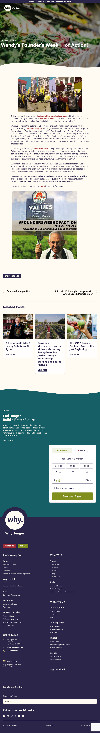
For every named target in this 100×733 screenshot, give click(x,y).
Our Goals (53, 571)
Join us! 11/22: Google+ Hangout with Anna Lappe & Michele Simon (74, 292)
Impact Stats (54, 641)
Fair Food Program (34, 128)
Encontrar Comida (9, 564)
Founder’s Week (47, 118)
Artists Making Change (58, 589)
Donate (5, 583)
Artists (5, 592)
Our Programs (57, 607)
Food (5, 561)
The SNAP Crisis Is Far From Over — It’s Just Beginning (82, 346)
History (52, 574)
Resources (8, 600)
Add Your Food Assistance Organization (17, 574)
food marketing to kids (18, 291)
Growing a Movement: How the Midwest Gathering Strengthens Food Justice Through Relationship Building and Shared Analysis (50, 353)
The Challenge (55, 626)
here (43, 186)
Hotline (5, 568)
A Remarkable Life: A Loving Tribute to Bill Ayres (18, 346)
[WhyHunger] (12, 8)
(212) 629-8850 (12, 651)
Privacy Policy (49, 725)
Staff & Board (55, 577)
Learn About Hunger (10, 604)
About (53, 561)
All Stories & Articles (10, 619)
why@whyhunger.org (15, 647)
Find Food (9, 546)
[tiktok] (12, 715)
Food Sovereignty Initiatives (60, 644)
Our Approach (57, 622)
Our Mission (54, 564)
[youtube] (19, 715)
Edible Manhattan (40, 148)
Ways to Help (9, 579)
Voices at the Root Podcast (12, 622)
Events (53, 652)
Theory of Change (56, 629)
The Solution (54, 632)
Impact (53, 637)
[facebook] (4, 715)
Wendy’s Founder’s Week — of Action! (44, 45)
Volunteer (6, 589)
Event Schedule (55, 659)
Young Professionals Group (13, 586)
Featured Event (55, 657)
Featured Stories (9, 616)
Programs (53, 614)
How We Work (55, 611)
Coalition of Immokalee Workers (51, 116)
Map (51, 617)
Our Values (54, 568)
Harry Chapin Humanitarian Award (62, 592)
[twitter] (16, 715)
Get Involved (9, 440)
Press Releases (8, 625)
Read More (10, 354)
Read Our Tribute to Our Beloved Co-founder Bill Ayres (50, 2)
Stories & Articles (11, 612)
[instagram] (8, 715)
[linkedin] (23, 715)
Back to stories (12, 276)
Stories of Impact (56, 586)
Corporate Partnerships (11, 595)
